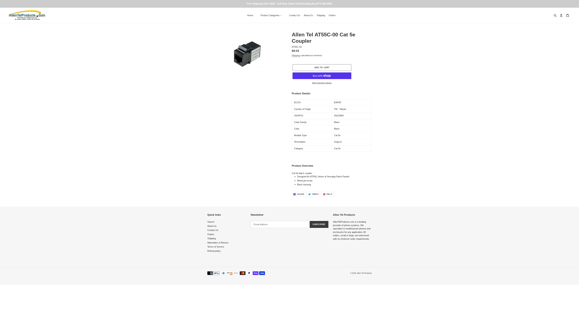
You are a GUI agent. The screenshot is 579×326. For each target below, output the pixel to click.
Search (210, 222)
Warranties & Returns (217, 242)
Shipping (296, 55)
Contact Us (212, 230)
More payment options (322, 83)
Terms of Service (215, 246)
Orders (210, 234)
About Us (212, 226)
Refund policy (214, 251)
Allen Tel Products (364, 273)
